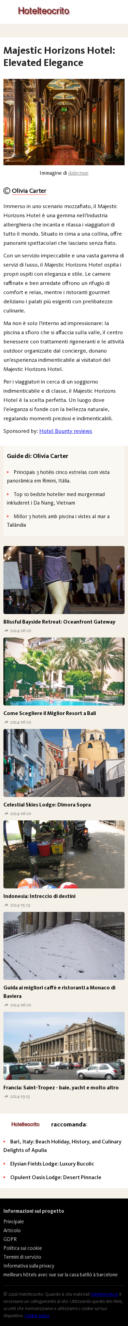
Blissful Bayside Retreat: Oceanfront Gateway (59, 621)
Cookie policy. (37, 1315)
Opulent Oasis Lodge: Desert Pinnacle (55, 1177)
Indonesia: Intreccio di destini (39, 896)
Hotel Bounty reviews (65, 430)
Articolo (12, 1230)
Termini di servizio (22, 1257)
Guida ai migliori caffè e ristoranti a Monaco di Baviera (59, 991)
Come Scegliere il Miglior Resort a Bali (49, 713)
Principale (13, 1222)
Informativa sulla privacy (28, 1266)
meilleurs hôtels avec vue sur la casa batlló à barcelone (60, 1275)
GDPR (10, 1239)
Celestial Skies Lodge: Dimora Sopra (47, 804)
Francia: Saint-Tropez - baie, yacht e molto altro (61, 1087)
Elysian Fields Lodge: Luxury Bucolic (52, 1163)
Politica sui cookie (22, 1248)
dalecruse (78, 173)
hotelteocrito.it (104, 1294)
